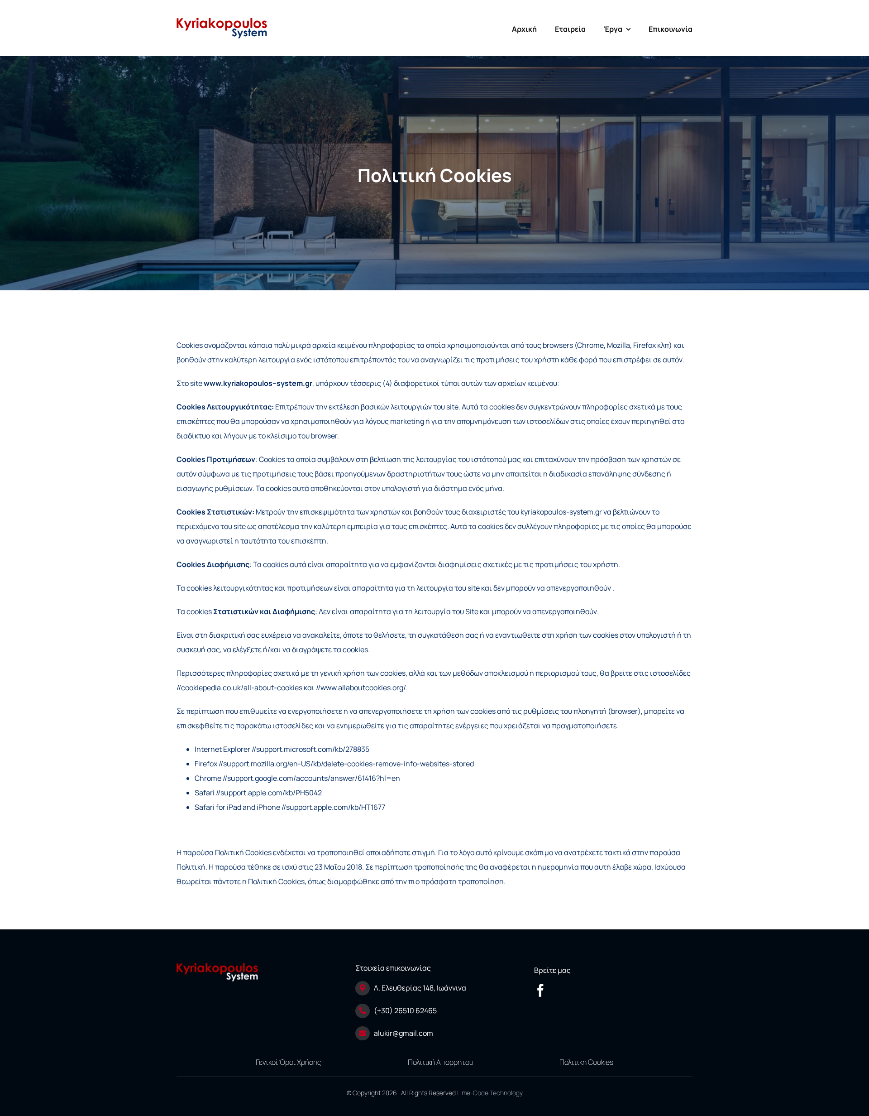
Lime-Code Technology (490, 1092)
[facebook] (540, 990)
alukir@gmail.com (403, 1033)
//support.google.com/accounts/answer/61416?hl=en (311, 778)
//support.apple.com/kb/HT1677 (333, 807)
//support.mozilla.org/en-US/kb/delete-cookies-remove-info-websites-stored (346, 764)
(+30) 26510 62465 (405, 1010)
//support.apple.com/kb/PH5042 (269, 793)
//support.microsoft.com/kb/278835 (310, 749)
